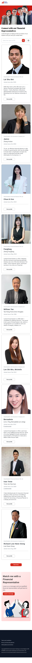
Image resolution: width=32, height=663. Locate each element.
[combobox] (12, 40)
